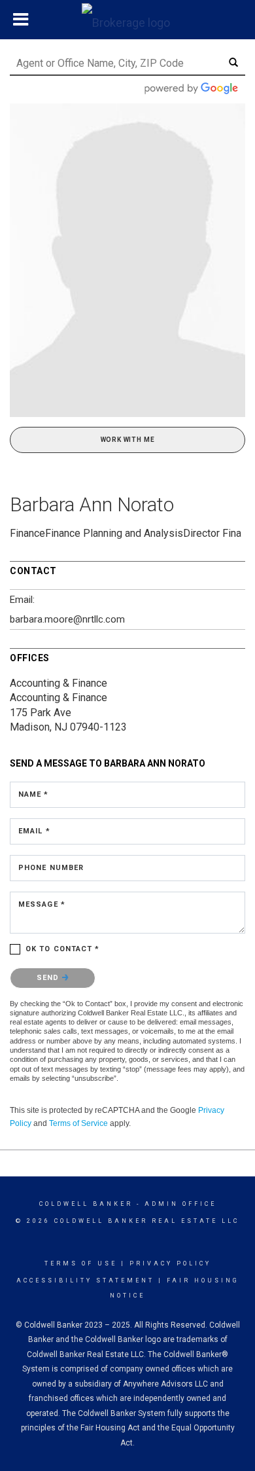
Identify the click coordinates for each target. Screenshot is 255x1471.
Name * (33, 794)
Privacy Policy (170, 1263)
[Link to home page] (127, 19)
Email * (34, 831)
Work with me (128, 439)
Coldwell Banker (86, 1204)
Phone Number (51, 867)
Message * (41, 904)
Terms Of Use (80, 1263)
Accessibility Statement (85, 1280)
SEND (49, 977)
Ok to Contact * (63, 949)
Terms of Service (78, 1123)
